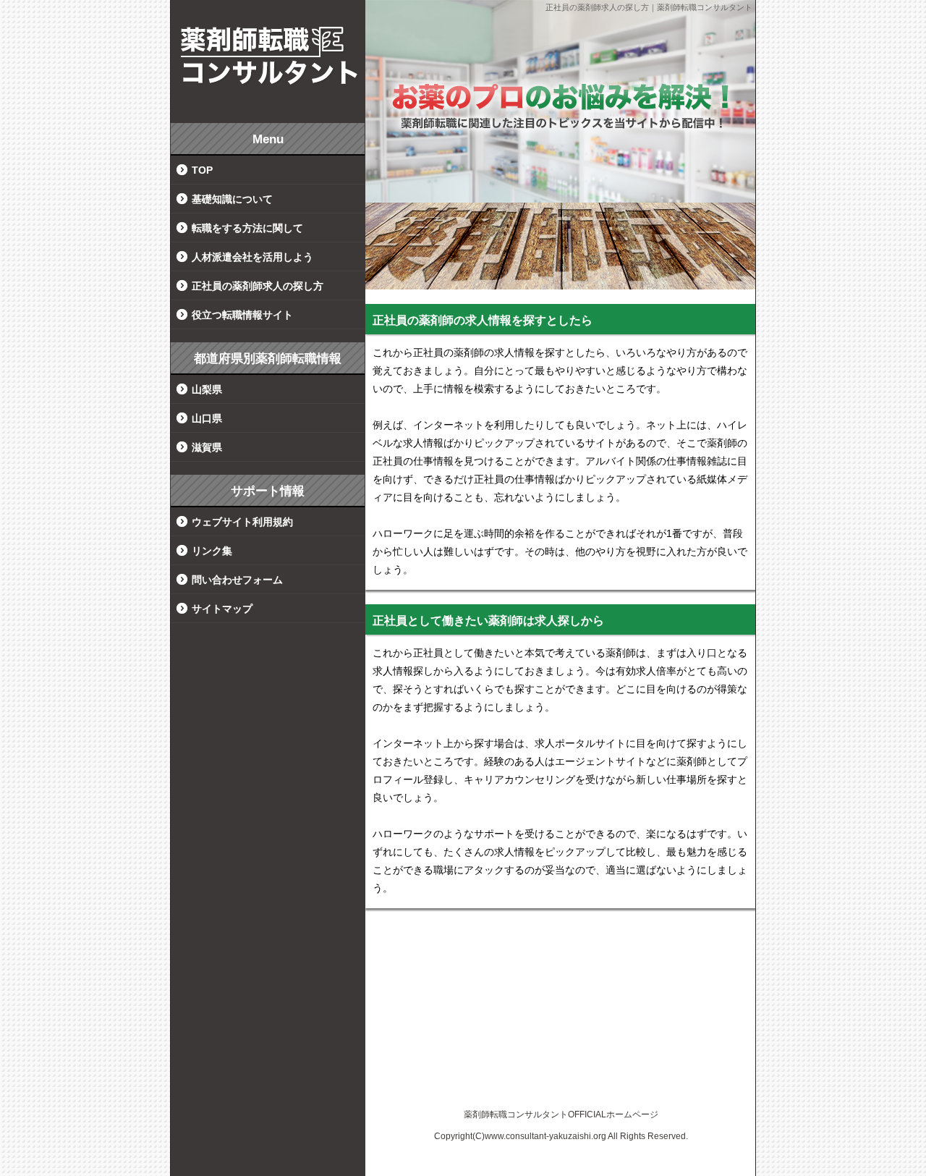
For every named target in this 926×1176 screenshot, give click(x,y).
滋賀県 (207, 447)
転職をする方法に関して (247, 228)
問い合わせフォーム (237, 579)
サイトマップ (222, 608)
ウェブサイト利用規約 (242, 522)
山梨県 (207, 389)
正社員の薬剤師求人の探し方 (257, 286)
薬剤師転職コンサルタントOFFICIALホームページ (561, 1114)
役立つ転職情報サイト (242, 315)
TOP (202, 170)
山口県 (207, 418)
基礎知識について (232, 199)
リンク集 (212, 551)
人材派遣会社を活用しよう (252, 257)
